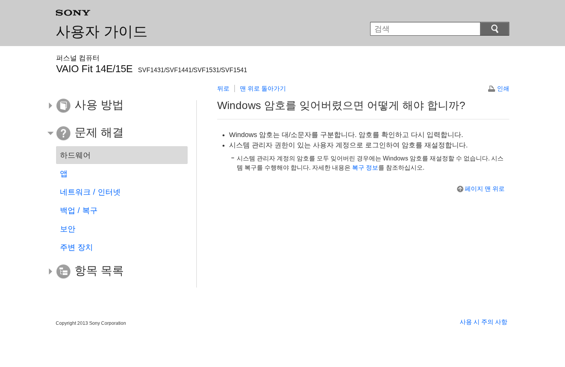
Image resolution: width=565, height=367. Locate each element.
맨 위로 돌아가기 (263, 88)
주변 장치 (76, 247)
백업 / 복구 (79, 210)
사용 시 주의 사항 (483, 322)
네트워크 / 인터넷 (90, 192)
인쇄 (503, 88)
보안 (67, 229)
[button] (116, 106)
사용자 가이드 (102, 31)
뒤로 (223, 88)
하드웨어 (75, 155)
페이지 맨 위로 (485, 188)
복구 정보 (365, 167)
